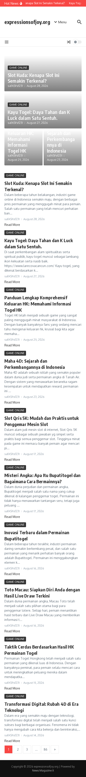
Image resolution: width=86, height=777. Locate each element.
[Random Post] (69, 42)
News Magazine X (43, 770)
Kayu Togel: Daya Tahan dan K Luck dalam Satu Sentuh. (39, 115)
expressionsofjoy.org (27, 22)
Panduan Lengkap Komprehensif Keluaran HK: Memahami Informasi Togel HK (22, 133)
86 (45, 749)
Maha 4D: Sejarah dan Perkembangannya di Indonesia (61, 139)
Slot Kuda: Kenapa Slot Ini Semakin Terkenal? (33, 78)
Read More (12, 225)
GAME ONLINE (18, 67)
